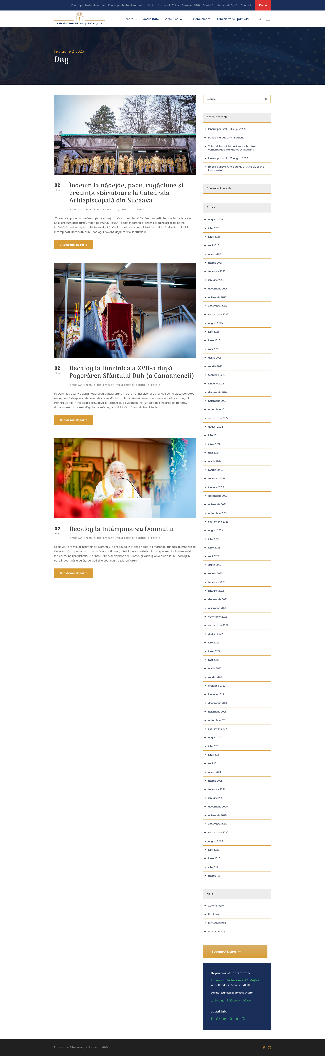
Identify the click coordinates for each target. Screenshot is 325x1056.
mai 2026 (213, 245)
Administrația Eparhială (232, 19)
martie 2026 (215, 262)
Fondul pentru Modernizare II (126, 5)
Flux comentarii (217, 923)
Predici (156, 385)
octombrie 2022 (217, 616)
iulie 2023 (213, 539)
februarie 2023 (216, 582)
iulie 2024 (213, 435)
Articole (128, 209)
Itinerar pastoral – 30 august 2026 (228, 158)
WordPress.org (216, 931)
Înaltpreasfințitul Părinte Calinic (121, 385)
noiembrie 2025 (217, 297)
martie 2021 (215, 780)
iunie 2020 (214, 858)
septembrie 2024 (218, 418)
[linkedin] (224, 1019)
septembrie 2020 (218, 832)
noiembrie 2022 (217, 608)
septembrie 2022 (218, 625)
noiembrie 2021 (217, 711)
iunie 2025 (214, 340)
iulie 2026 (213, 228)
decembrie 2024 (218, 392)
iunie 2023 (214, 547)
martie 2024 (215, 470)
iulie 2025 (213, 331)
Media (151, 5)
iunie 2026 (214, 237)
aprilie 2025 (214, 357)
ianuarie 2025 (216, 383)
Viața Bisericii (174, 19)
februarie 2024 (217, 478)
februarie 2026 (216, 271)
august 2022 (215, 634)
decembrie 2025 (218, 288)
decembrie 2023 (218, 496)
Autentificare (216, 905)
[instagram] (243, 1019)
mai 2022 (213, 660)
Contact (246, 5)
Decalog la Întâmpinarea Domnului (121, 529)
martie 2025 (215, 366)
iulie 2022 (213, 642)
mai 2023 (213, 556)
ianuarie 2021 (215, 798)
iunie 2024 (214, 444)
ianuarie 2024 (216, 487)
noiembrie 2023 (217, 504)
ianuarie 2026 (216, 280)
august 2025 (215, 323)
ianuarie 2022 (216, 694)
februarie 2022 (216, 685)
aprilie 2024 (215, 461)
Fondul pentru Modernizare (88, 5)
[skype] (231, 1019)
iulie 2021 (213, 746)
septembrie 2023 (218, 521)
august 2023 (215, 530)
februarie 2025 (216, 375)
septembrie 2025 (218, 314)
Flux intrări (214, 914)
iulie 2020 (213, 850)
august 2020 (215, 841)
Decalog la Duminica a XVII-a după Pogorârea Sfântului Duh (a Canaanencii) (131, 372)
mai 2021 (213, 763)
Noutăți (141, 209)
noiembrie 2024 (217, 401)
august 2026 (215, 219)
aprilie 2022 (214, 668)
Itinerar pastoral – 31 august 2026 (227, 129)
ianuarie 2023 (216, 590)
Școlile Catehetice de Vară (220, 5)
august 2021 (215, 737)
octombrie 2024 (217, 409)
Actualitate (151, 19)
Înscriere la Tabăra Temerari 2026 (179, 5)
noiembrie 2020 (217, 815)
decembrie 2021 (217, 703)
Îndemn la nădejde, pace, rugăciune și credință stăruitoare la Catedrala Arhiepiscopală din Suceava (126, 193)
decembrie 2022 (218, 599)
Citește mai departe (73, 244)
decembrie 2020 (218, 806)
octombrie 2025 (217, 306)
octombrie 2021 (217, 720)
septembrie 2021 (218, 729)
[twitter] (237, 1019)
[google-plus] (218, 1019)
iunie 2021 (213, 755)
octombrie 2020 (217, 824)
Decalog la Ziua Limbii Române (226, 137)
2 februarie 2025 (80, 209)
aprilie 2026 (215, 254)
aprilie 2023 (214, 565)
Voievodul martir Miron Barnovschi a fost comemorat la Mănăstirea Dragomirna (232, 148)
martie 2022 (215, 677)
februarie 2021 (216, 789)
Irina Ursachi (106, 209)
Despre (128, 19)
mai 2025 (213, 349)
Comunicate (201, 19)
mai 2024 (213, 452)
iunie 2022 (214, 651)
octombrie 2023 (217, 513)
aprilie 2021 (214, 772)
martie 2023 (215, 573)
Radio (263, 5)
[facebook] (212, 1019)
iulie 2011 (213, 867)
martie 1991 (214, 875)
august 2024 (215, 426)
